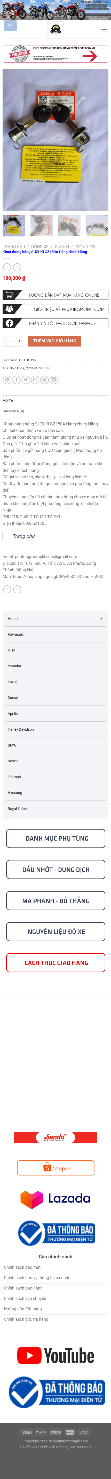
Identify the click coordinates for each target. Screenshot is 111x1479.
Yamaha (14, 666)
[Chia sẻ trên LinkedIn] (54, 380)
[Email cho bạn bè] (35, 380)
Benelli (13, 761)
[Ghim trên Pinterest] (44, 380)
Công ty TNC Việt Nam (74, 1447)
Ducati (13, 698)
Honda (13, 618)
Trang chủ (14, 246)
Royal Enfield (18, 808)
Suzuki (62, 246)
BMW (12, 745)
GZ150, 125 (86, 246)
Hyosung (15, 793)
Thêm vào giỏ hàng (54, 340)
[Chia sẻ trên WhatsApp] (7, 380)
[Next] (100, 140)
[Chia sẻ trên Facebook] (16, 380)
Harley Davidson (21, 729)
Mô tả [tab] (8, 401)
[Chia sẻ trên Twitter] (26, 380)
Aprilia (13, 713)
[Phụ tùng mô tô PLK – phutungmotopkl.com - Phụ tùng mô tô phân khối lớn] (55, 29)
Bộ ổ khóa (17, 368)
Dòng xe (40, 246)
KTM (11, 650)
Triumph (14, 777)
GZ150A (32, 368)
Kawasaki (15, 634)
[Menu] (104, 29)
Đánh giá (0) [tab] (13, 411)
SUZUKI (45, 368)
